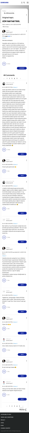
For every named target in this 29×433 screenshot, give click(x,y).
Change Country (5, 428)
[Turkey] (4, 2)
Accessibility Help (6, 414)
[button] (24, 31)
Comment (21, 68)
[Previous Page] (4, 78)
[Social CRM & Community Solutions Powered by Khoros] (23, 409)
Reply (22, 154)
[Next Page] (20, 78)
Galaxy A (4, 38)
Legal (2, 422)
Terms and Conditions (7, 417)
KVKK (2, 425)
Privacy (3, 420)
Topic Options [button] (24, 15)
